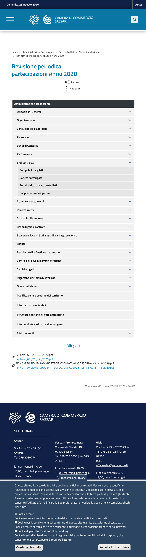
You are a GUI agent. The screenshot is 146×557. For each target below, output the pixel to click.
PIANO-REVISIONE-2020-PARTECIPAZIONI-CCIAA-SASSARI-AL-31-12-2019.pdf (64, 367)
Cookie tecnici (26, 514)
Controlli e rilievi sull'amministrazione (39, 261)
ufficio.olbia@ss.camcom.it (112, 465)
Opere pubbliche (26, 286)
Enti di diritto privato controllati (38, 185)
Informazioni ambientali (31, 305)
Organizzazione (26, 120)
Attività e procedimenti (30, 201)
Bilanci (21, 244)
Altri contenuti (25, 333)
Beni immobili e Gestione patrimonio (38, 252)
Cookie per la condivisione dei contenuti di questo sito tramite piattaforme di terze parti (70, 522)
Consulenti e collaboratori (32, 129)
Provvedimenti (25, 210)
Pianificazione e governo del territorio (40, 295)
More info (20, 507)
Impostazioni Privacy (73, 478)
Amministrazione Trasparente (38, 52)
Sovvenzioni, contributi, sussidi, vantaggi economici (47, 235)
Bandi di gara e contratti (31, 227)
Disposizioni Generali (29, 112)
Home (15, 52)
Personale (22, 137)
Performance (24, 154)
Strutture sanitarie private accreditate (40, 315)
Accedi (139, 4)
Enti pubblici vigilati (31, 170)
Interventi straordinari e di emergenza (40, 324)
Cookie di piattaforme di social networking (43, 531)
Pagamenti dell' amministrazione (36, 278)
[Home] (61, 19)
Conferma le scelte (28, 547)
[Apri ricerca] (134, 19)
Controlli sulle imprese (30, 218)
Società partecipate (89, 52)
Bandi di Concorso (27, 145)
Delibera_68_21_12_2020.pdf (34, 359)
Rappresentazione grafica (35, 193)
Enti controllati (66, 52)
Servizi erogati (25, 269)
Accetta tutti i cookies (114, 547)
